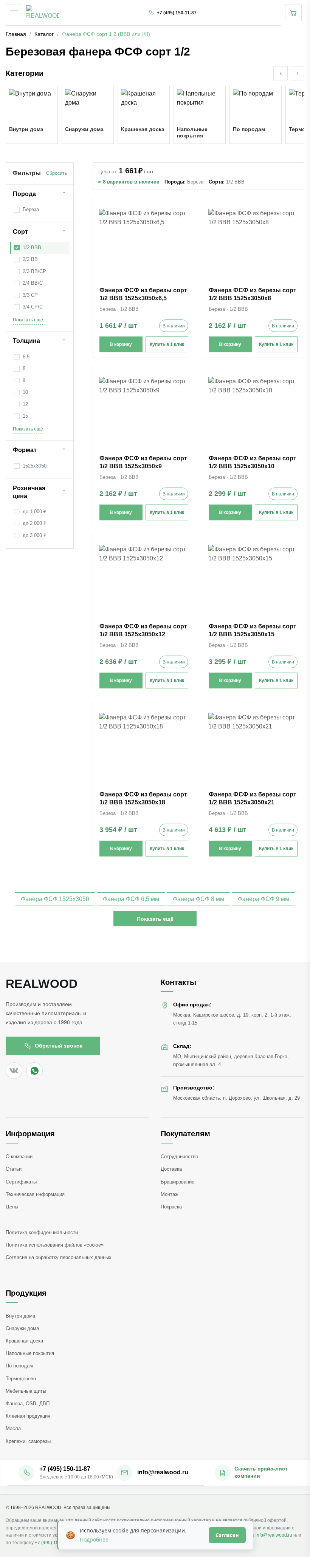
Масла (13, 1428)
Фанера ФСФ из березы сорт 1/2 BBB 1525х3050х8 (252, 294)
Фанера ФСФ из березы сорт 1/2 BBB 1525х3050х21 (252, 798)
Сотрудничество (179, 1156)
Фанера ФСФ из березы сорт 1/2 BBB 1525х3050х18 (143, 798)
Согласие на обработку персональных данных (59, 1257)
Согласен (227, 1535)
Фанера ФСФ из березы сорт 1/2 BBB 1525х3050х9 (143, 462)
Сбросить (56, 173)
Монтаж (169, 1194)
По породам (19, 1366)
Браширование (177, 1182)
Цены (12, 1207)
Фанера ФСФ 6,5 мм (131, 899)
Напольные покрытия (30, 1353)
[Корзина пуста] (293, 13)
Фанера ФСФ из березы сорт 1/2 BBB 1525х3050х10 (252, 462)
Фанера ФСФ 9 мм (263, 899)
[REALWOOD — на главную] (42, 12)
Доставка (171, 1169)
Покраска (171, 1207)
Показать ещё (28, 320)
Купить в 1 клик (167, 344)
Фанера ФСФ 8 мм (198, 899)
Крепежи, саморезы (28, 1441)
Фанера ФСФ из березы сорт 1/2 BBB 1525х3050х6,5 (143, 294)
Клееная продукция (28, 1416)
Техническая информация (35, 1194)
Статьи (14, 1169)
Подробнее (94, 1539)
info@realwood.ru (274, 1535)
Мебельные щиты (26, 1391)
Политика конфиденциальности (42, 1232)
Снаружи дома (22, 1328)
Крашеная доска (24, 1341)
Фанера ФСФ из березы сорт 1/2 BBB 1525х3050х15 (252, 630)
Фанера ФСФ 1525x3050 (55, 899)
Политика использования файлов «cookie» (55, 1245)
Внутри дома (20, 1316)
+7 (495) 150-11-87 (54, 1542)
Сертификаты (21, 1182)
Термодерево (21, 1378)
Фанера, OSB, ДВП (28, 1403)
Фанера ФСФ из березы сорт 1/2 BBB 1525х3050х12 (143, 630)
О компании (19, 1156)
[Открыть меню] (14, 13)
